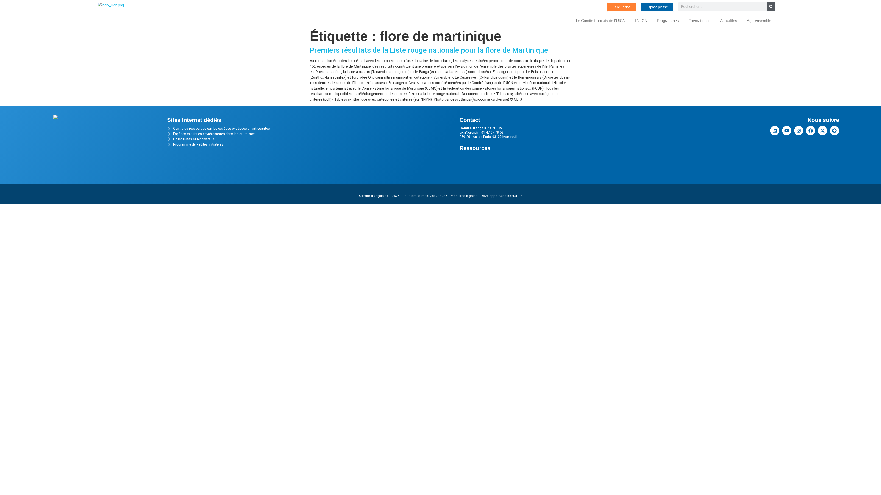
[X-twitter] (822, 130)
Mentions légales (464, 196)
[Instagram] (798, 130)
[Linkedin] (774, 130)
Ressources (475, 148)
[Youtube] (786, 130)
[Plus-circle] (834, 130)
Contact (470, 120)
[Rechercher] (771, 6)
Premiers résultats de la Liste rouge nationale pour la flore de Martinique (429, 50)
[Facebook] (810, 130)
